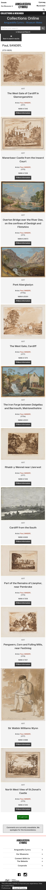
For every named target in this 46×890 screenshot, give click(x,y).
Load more (24, 817)
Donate (3, 2)
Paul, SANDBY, (25, 103)
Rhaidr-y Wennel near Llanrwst (23, 467)
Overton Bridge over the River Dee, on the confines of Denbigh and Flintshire (23, 223)
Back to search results (11, 39)
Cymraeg (42, 2)
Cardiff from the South (23, 527)
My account (41, 6)
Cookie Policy (9, 886)
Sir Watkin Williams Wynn (23, 728)
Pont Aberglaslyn (23, 284)
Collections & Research (12, 13)
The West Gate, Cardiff (23, 346)
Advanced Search (23, 32)
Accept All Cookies (20, 888)
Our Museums (6, 6)
